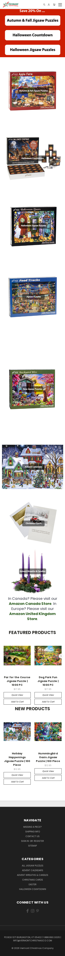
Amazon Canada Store (30, 603)
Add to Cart (17, 701)
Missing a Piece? (32, 826)
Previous (4, 656)
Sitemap (32, 845)
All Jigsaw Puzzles (32, 865)
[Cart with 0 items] (54, 5)
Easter (32, 884)
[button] (32, 20)
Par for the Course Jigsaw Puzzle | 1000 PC (17, 681)
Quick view (17, 694)
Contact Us (32, 836)
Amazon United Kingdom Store (32, 616)
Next (61, 656)
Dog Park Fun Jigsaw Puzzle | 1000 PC (48, 681)
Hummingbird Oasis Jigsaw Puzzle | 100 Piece (48, 757)
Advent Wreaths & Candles (32, 875)
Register (39, 841)
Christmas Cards (32, 879)
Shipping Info (32, 831)
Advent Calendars (32, 870)
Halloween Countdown (32, 889)
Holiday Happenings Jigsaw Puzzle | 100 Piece (17, 759)
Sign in (25, 841)
